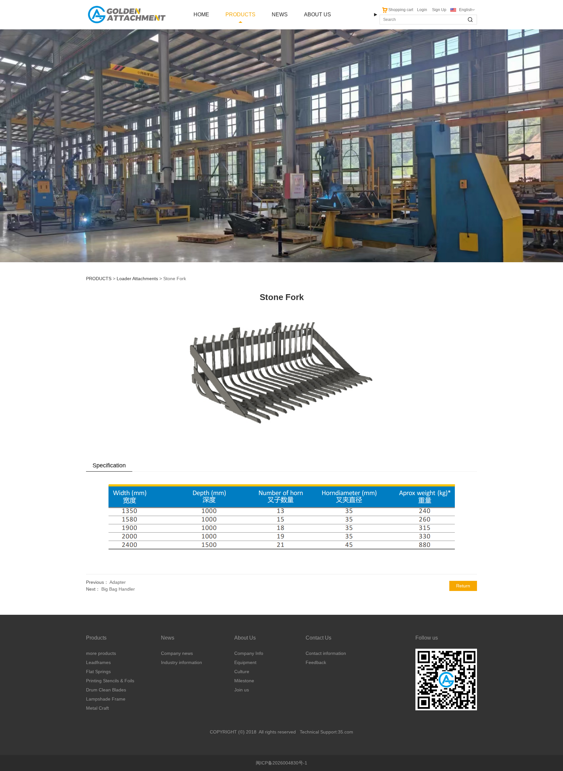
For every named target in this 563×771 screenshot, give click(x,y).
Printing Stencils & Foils (110, 680)
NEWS (280, 14)
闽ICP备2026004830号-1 (281, 762)
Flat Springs (98, 671)
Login (422, 10)
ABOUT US (317, 14)
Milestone (244, 680)
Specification (109, 465)
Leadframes (98, 662)
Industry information (181, 662)
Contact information (326, 653)
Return (463, 585)
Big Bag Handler (118, 589)
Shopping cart (400, 10)
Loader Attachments (137, 278)
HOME (201, 14)
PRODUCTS (240, 14)
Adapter (117, 582)
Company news (177, 653)
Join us (241, 689)
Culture (241, 671)
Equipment (245, 662)
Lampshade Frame (105, 699)
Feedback (316, 662)
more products (101, 653)
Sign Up (439, 10)
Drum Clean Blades (106, 689)
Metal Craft (97, 708)
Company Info (248, 653)
